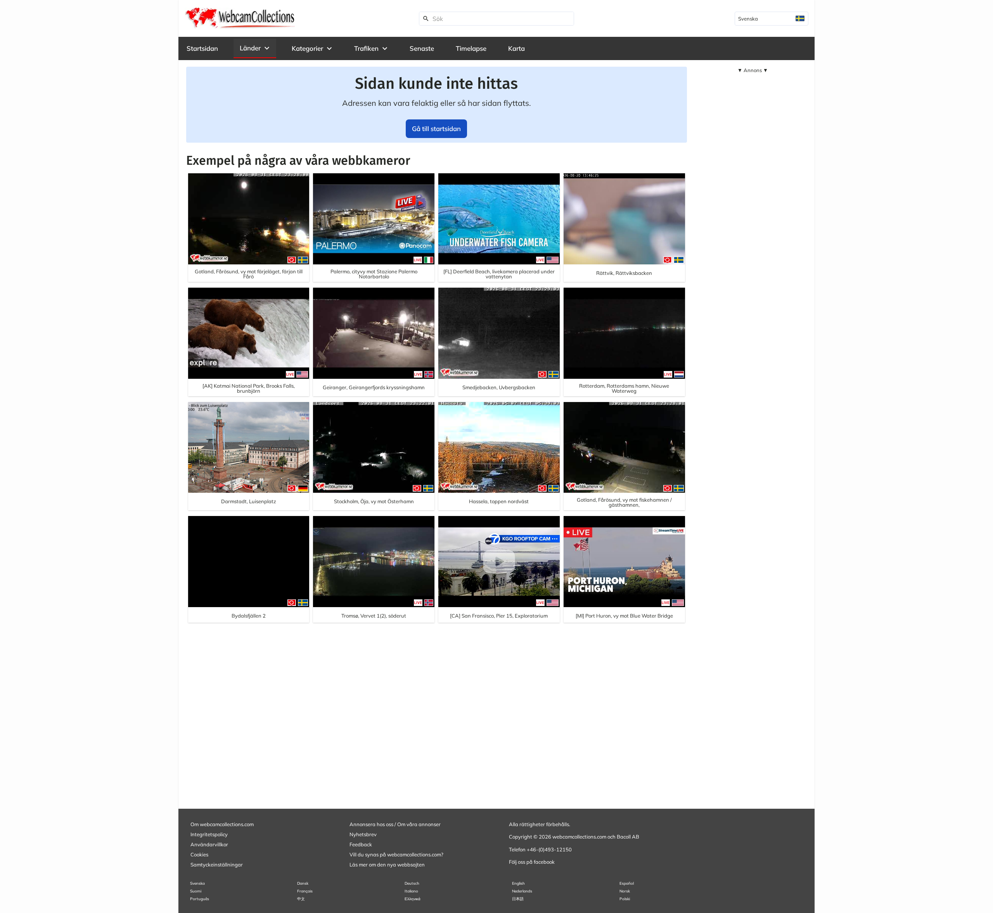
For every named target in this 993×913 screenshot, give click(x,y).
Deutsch (412, 883)
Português (199, 898)
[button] (255, 48)
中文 (301, 898)
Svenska (197, 883)
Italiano (411, 891)
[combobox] (771, 19)
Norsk (624, 891)
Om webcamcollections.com (222, 824)
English (518, 883)
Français (305, 891)
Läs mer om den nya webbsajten (387, 864)
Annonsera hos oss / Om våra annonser (395, 824)
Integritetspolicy (209, 834)
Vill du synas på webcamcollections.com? (396, 854)
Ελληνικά (412, 898)
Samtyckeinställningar (216, 864)
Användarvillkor (209, 844)
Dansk (302, 883)
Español (626, 883)
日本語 (518, 898)
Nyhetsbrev (363, 834)
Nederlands (522, 891)
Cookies (199, 854)
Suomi (195, 891)
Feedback (360, 844)
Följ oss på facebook (532, 862)
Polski (624, 898)
